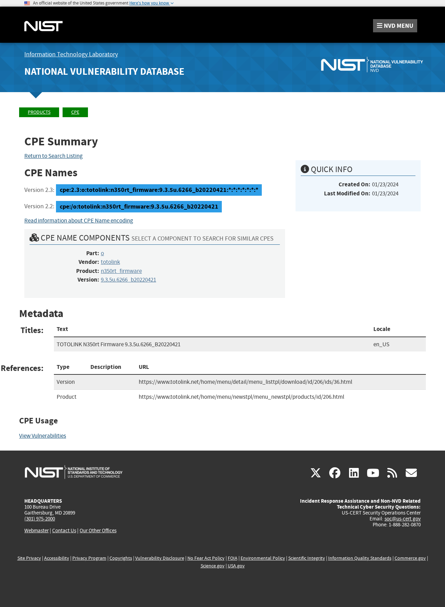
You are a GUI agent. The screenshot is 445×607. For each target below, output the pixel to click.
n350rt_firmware (121, 271)
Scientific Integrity (306, 558)
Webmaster (36, 530)
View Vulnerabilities (42, 435)
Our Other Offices (98, 531)
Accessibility (56, 558)
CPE (75, 112)
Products (39, 112)
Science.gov (213, 566)
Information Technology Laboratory (71, 54)
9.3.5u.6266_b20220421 (128, 279)
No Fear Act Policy (206, 558)
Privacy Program (89, 558)
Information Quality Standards (359, 558)
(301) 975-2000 (39, 518)
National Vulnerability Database (104, 71)
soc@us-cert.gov (403, 518)
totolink (110, 262)
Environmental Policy (263, 558)
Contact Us (64, 530)
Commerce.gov (410, 558)
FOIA (232, 558)
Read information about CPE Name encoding (78, 220)
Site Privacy (29, 558)
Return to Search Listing (53, 156)
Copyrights (121, 558)
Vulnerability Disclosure (159, 558)
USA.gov (236, 566)
